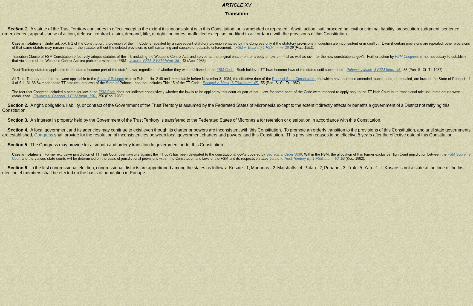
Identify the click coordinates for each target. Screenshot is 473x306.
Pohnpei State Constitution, (294, 79)
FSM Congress (407, 57)
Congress (43, 135)
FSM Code (225, 70)
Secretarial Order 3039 (284, 154)
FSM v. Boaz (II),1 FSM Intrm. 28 (262, 47)
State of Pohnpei (110, 79)
